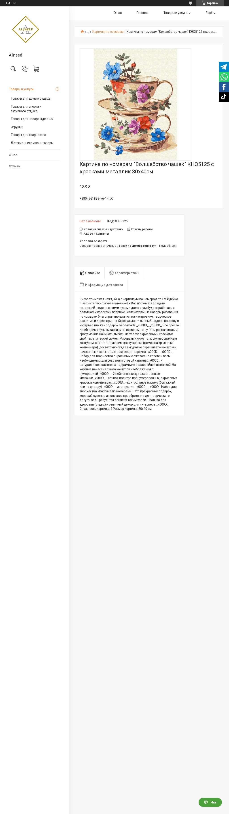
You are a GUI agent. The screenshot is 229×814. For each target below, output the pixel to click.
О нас (13, 155)
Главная (142, 13)
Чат (213, 802)
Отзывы (15, 166)
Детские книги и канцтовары (32, 143)
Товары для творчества (28, 135)
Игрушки (17, 127)
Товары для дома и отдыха (31, 98)
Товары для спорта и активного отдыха (26, 109)
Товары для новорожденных (32, 119)
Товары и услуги (21, 89)
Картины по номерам (107, 31)
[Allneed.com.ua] (34, 30)
